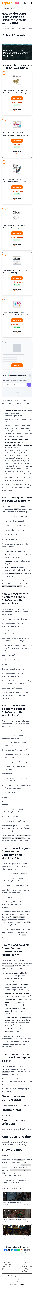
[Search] (28, 3)
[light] (25, 3)
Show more (9, 39)
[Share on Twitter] (8, 1250)
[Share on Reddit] (22, 1250)
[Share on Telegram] (15, 1250)
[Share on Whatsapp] (18, 1250)
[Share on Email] (28, 1250)
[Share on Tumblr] (25, 1250)
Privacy (17, 1282)
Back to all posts (9, 8)
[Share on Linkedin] (12, 1250)
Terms (17, 1279)
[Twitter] (17, 1290)
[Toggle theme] (30, 375)
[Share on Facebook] (5, 1250)
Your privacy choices (17, 1284)
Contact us (17, 1287)
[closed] (31, 3)
